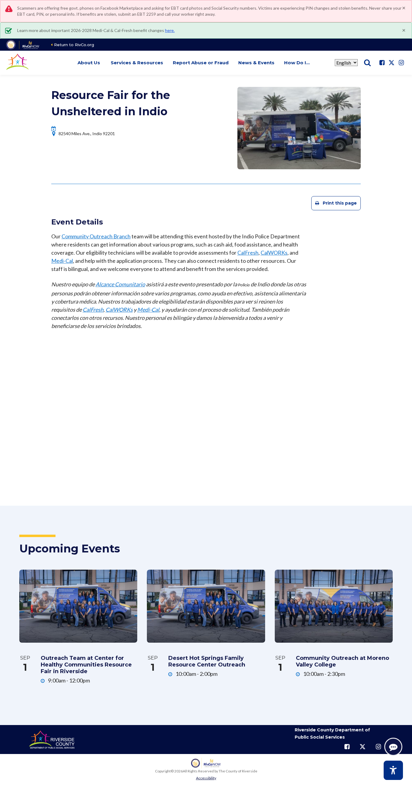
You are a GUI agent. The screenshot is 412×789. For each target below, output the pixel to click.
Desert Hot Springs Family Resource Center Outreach (206, 661)
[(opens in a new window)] (23, 44)
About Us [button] (89, 62)
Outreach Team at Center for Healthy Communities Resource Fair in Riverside (86, 665)
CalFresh (247, 252)
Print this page (340, 203)
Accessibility (206, 778)
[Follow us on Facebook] (382, 63)
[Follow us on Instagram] (401, 63)
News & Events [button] (256, 62)
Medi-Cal (62, 260)
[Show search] (367, 63)
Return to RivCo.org (74, 44)
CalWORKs (274, 252)
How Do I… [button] (297, 62)
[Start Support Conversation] (393, 747)
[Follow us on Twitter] (391, 63)
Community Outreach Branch (96, 236)
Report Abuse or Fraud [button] (201, 62)
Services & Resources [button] (137, 62)
